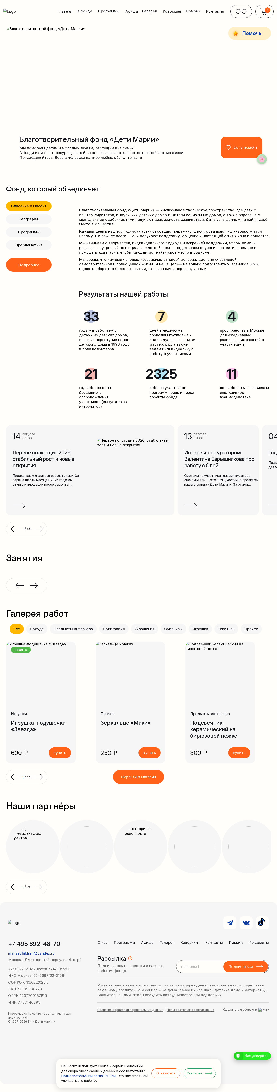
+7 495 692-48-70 (34, 943)
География (28, 219)
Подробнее (28, 265)
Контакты (215, 11)
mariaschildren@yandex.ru (31, 953)
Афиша (131, 11)
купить (60, 753)
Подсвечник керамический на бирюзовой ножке (213, 729)
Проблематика (28, 245)
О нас (102, 942)
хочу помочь (246, 147)
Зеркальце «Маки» (126, 723)
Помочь (236, 942)
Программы (29, 232)
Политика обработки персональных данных (130, 1010)
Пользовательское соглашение (190, 1010)
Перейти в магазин (138, 777)
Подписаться (240, 966)
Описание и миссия (29, 206)
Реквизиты (259, 942)
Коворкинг (172, 11)
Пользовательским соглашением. (89, 1076)
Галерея (167, 942)
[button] (15, 777)
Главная (64, 11)
